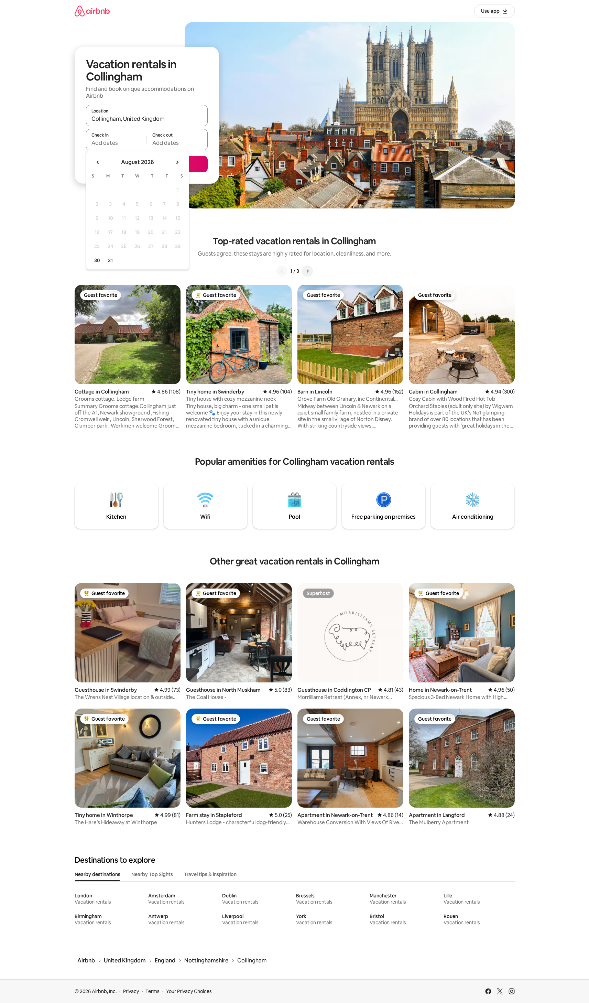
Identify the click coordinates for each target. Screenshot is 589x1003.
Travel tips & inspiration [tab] (210, 874)
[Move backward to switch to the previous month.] (98, 162)
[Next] (307, 271)
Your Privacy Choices (189, 991)
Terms (152, 991)
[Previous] (281, 271)
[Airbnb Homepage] (92, 11)
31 (110, 260)
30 (97, 260)
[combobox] (146, 119)
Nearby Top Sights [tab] (152, 874)
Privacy (131, 991)
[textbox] (116, 143)
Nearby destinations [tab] (97, 874)
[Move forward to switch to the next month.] (177, 162)
